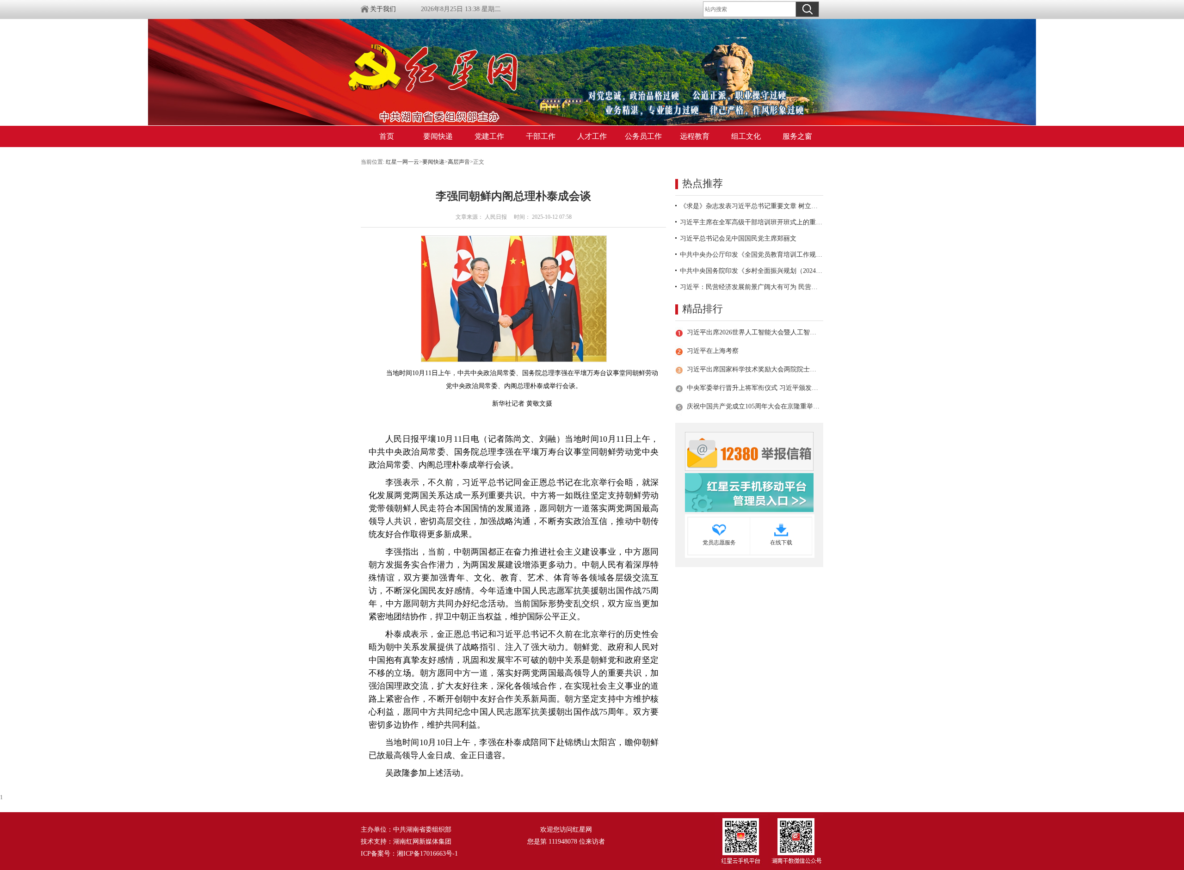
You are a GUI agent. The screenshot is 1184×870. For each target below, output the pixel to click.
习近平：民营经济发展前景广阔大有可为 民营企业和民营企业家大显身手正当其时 (751, 287)
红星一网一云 (402, 162)
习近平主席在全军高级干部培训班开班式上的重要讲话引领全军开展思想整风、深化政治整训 (751, 222)
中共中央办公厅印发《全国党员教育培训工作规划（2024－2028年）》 (751, 254)
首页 (386, 136)
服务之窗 (797, 136)
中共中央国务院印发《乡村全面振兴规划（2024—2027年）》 (751, 270)
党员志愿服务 (719, 542)
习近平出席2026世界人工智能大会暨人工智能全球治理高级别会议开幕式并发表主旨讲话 (753, 332)
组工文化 (746, 136)
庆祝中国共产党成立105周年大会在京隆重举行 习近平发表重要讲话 (753, 406)
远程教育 (694, 136)
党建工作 (489, 136)
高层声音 (459, 162)
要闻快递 (438, 136)
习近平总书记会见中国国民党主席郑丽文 (738, 238)
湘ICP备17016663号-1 (427, 853)
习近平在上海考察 (713, 350)
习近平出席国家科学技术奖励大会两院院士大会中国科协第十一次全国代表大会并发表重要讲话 (753, 369)
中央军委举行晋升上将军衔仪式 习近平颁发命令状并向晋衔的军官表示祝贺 (753, 387)
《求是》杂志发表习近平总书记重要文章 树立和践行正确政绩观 (751, 206)
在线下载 (781, 542)
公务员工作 (643, 136)
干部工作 (540, 136)
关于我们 (383, 9)
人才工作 (592, 136)
